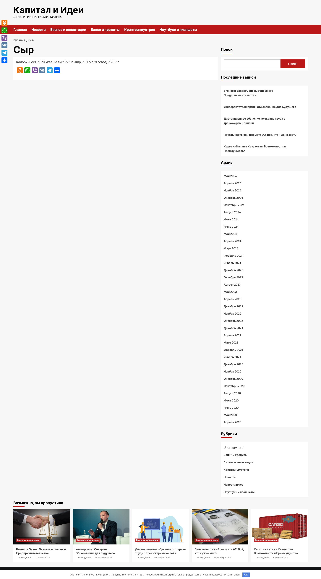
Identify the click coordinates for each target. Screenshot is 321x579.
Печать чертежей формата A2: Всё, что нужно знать (260, 134)
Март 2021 (231, 342)
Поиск (227, 49)
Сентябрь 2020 (234, 386)
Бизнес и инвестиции (68, 30)
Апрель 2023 (232, 299)
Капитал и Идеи (48, 9)
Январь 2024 (232, 262)
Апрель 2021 (232, 335)
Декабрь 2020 (233, 364)
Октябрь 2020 (233, 378)
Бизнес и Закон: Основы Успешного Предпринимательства (248, 93)
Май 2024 (230, 233)
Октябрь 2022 (233, 320)
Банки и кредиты (105, 30)
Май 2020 (230, 415)
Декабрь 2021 (233, 328)
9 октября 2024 (162, 557)
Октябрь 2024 (233, 197)
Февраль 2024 (233, 255)
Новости (38, 30)
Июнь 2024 (231, 226)
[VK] (4, 45)
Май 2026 (230, 176)
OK (246, 574)
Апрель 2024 (232, 241)
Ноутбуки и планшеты (178, 30)
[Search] (305, 29)
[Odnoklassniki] (4, 23)
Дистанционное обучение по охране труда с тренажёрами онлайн (254, 121)
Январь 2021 (232, 357)
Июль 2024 (231, 219)
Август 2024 (232, 212)
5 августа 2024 (280, 557)
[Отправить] (4, 60)
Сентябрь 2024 (234, 204)
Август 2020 (232, 393)
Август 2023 (232, 284)
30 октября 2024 (103, 557)
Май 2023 (230, 291)
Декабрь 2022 (233, 306)
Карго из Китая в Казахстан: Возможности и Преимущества (255, 148)
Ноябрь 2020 (232, 371)
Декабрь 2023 (233, 270)
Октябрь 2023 (233, 277)
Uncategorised (233, 447)
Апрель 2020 (232, 422)
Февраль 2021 (233, 349)
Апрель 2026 (232, 183)
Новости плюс (233, 484)
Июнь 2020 (231, 407)
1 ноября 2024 (42, 557)
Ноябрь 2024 (232, 190)
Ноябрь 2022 (232, 313)
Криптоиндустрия (139, 30)
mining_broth (25, 557)
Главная (20, 30)
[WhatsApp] (4, 30)
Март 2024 (231, 248)
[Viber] (4, 38)
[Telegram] (4, 52)
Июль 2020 (231, 400)
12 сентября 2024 (222, 557)
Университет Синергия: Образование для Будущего (260, 106)
